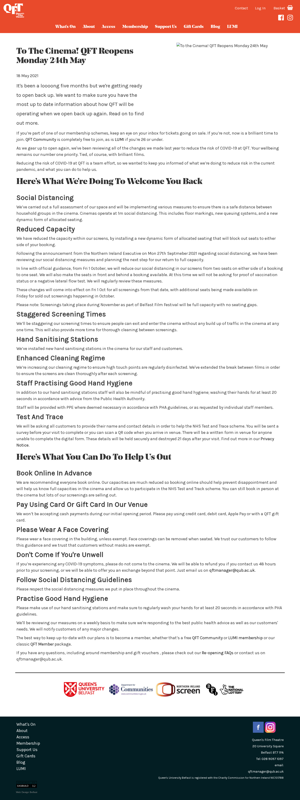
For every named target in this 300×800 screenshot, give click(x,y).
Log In (260, 8)
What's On (65, 27)
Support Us (166, 27)
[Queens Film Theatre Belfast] (50, 11)
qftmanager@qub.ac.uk (232, 570)
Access (108, 27)
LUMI (232, 27)
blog (215, 27)
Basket (280, 8)
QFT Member (42, 644)
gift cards (194, 27)
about (89, 27)
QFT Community (41, 139)
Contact (241, 8)
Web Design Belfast (26, 792)
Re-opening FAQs (217, 652)
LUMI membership (245, 637)
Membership (135, 27)
